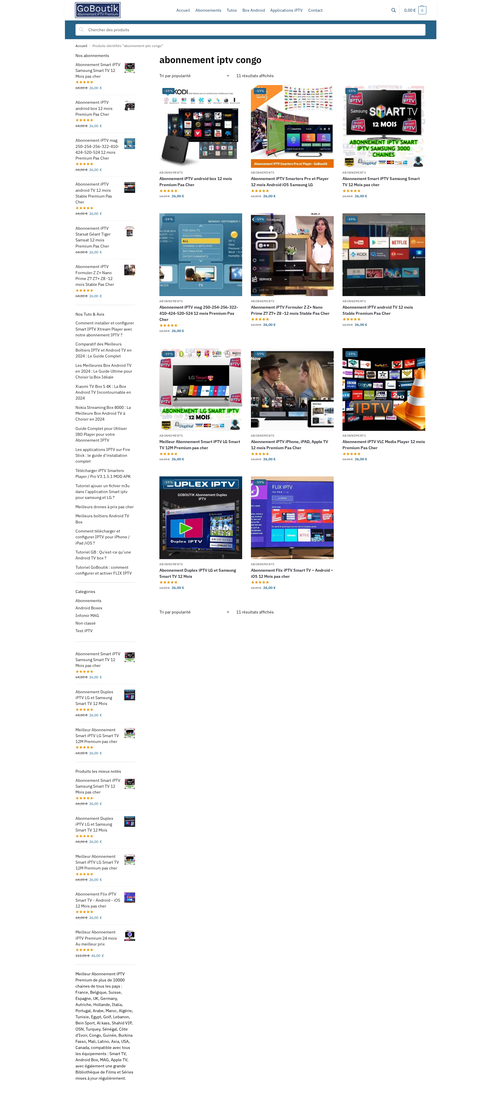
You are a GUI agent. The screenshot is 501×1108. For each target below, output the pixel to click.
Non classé (85, 623)
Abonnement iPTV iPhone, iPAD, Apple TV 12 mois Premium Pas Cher (289, 444)
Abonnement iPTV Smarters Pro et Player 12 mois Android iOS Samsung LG (290, 181)
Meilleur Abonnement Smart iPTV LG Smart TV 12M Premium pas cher (199, 444)
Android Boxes (88, 608)
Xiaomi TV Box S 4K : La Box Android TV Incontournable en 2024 (103, 392)
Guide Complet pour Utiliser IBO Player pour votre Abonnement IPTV (101, 434)
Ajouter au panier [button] (292, 207)
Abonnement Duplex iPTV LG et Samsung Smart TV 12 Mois (197, 573)
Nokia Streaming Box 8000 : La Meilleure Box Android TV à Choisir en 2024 (103, 413)
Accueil (81, 46)
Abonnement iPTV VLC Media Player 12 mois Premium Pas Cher (383, 444)
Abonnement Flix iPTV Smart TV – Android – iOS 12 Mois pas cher (292, 573)
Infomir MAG (87, 615)
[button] (415, 10)
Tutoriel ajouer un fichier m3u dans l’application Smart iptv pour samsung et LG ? (102, 491)
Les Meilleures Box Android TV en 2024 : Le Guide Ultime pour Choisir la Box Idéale (103, 371)
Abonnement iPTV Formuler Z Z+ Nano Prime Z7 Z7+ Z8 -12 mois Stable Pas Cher (290, 310)
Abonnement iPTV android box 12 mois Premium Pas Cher (195, 181)
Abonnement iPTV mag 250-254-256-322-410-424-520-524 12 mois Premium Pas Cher (198, 313)
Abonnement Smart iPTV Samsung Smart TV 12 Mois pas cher (381, 181)
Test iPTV (84, 630)
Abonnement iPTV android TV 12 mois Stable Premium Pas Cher (377, 310)
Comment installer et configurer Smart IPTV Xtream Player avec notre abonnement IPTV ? (104, 329)
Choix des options (200, 207)
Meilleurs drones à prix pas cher (104, 506)
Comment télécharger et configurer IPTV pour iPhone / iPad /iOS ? (102, 537)
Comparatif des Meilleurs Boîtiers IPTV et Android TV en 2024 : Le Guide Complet (103, 350)
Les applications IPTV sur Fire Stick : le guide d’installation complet (102, 455)
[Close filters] (137, 55)
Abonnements (171, 172)
